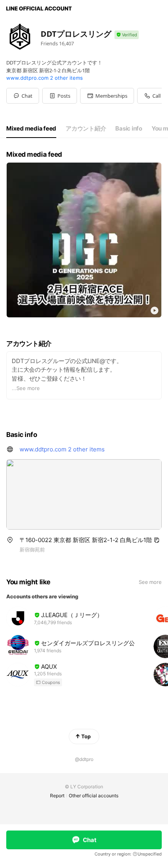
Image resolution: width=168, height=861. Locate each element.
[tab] (31, 128)
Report (57, 795)
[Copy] (156, 540)
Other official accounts (93, 795)
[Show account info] (126, 34)
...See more (26, 388)
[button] (59, 96)
